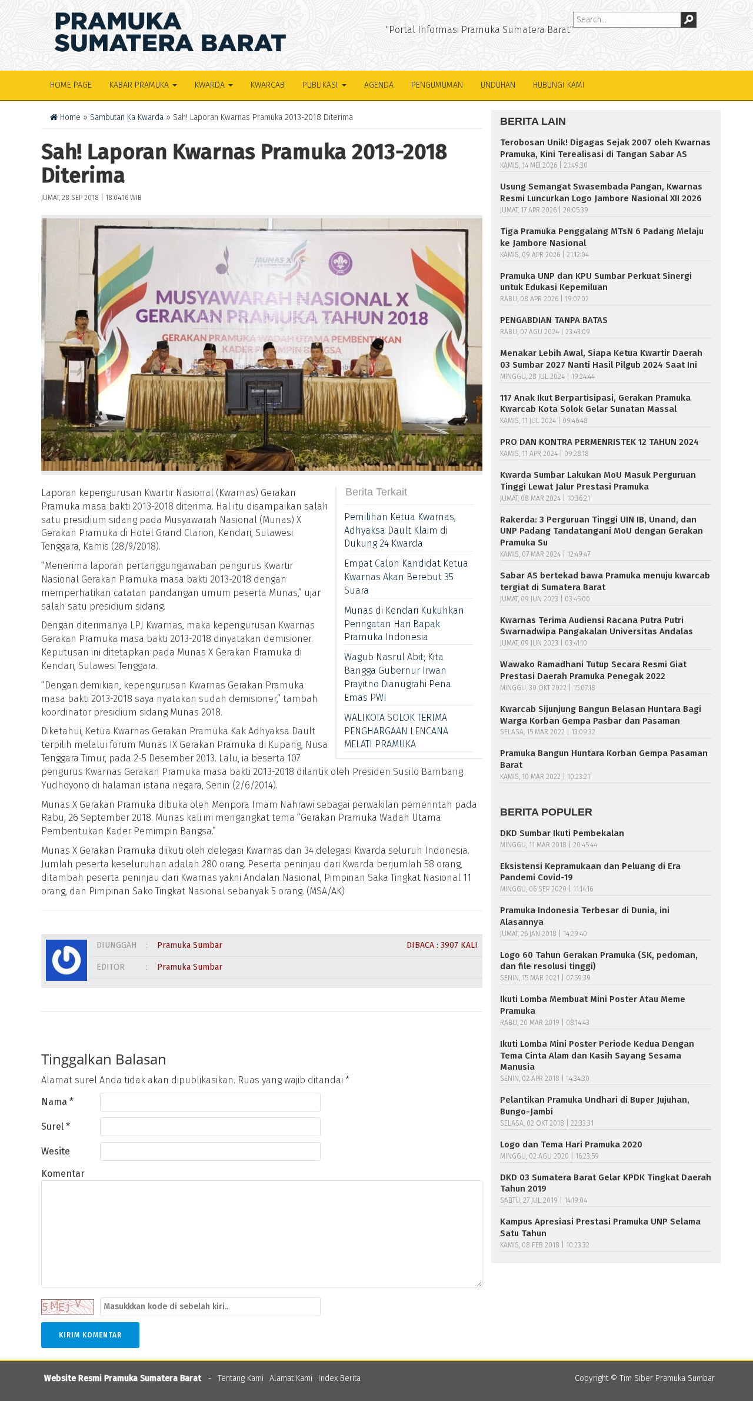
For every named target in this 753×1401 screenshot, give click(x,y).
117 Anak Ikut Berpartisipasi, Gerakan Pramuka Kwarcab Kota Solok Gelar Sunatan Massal (595, 403)
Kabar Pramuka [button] (140, 85)
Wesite (55, 1151)
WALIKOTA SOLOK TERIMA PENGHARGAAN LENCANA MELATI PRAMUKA (396, 731)
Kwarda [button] (211, 85)
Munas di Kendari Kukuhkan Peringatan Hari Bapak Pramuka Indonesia (404, 624)
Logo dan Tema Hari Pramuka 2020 (571, 1144)
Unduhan (498, 85)
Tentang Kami (241, 1378)
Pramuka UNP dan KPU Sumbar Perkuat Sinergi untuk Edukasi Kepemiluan (596, 282)
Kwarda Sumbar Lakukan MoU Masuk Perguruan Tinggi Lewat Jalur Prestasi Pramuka (598, 481)
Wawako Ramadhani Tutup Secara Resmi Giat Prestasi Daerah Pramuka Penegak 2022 (593, 670)
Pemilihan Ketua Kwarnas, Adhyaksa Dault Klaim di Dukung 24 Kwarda (400, 530)
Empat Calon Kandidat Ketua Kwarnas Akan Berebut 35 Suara (406, 577)
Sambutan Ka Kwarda (127, 117)
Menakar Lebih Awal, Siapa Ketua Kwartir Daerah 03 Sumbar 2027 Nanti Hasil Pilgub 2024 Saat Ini (601, 359)
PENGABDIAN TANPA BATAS (554, 320)
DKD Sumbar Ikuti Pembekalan (562, 833)
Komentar (63, 1173)
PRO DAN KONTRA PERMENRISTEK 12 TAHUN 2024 (599, 442)
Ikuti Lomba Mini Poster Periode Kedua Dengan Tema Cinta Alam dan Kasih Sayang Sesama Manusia (597, 1056)
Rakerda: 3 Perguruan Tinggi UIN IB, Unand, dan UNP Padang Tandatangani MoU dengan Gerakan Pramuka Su (601, 531)
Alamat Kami (290, 1378)
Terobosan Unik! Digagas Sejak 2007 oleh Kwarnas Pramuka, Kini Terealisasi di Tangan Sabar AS (605, 148)
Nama (57, 1101)
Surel (55, 1126)
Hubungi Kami (559, 85)
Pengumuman (437, 85)
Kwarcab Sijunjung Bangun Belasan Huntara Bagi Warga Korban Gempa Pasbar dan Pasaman (600, 715)
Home (69, 117)
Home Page (71, 85)
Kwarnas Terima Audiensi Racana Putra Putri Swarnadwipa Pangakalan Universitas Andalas (596, 626)
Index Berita (339, 1378)
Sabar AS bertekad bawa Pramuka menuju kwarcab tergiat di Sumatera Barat (605, 581)
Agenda (379, 85)
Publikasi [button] (321, 85)
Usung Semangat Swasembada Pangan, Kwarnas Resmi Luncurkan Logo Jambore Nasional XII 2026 (601, 192)
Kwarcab (268, 85)
